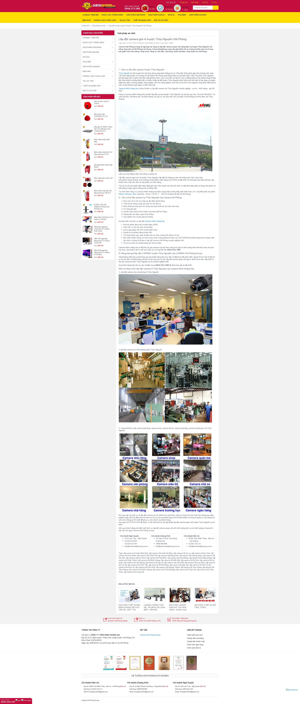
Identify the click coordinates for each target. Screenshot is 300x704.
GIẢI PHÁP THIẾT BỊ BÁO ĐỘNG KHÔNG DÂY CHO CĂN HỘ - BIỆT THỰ (129, 607)
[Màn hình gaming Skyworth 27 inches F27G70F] (88, 241)
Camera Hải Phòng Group (150, 635)
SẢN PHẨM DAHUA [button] (91, 52)
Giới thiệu (194, 2)
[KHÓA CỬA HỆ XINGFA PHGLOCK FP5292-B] (88, 209)
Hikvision (128, 194)
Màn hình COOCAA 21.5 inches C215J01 (103, 218)
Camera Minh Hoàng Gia (128, 88)
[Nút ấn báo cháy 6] (88, 105)
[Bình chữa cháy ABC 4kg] (88, 143)
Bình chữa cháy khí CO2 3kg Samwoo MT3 (103, 153)
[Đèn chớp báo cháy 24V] (88, 182)
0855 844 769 (188, 689)
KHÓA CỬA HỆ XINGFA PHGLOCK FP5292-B (101, 207)
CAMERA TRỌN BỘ (90, 15)
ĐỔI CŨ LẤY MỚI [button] (89, 90)
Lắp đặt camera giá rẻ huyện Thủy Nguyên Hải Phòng (130, 26)
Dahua (121, 194)
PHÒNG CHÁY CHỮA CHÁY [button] (94, 76)
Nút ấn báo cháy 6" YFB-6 (101, 102)
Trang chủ (184, 2)
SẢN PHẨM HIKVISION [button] (92, 47)
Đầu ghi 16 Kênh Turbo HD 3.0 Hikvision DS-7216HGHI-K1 (103, 129)
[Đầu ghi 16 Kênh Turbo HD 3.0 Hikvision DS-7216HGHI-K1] (88, 131)
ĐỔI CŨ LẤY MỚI (161, 20)
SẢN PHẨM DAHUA (156, 15)
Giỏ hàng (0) (171, 2)
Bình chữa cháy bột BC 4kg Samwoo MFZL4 (103, 192)
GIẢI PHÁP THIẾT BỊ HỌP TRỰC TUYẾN (205, 606)
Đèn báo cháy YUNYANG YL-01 (101, 115)
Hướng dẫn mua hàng (195, 638)
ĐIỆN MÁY (86, 20)
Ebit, (134, 194)
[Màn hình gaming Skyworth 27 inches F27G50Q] (88, 253)
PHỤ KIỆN (182, 15)
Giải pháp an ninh (99, 26)
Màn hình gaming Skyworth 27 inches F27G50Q (102, 252)
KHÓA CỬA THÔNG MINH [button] (93, 42)
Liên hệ (205, 2)
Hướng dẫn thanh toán (196, 641)
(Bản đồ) (123, 686)
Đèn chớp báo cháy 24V (103, 178)
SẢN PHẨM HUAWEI (197, 15)
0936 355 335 (8, 701)
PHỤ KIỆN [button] (87, 62)
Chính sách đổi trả (194, 648)
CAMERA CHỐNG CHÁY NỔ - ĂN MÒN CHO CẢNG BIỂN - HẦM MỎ (154, 607)
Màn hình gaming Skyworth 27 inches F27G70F (102, 241)
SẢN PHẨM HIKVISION (135, 15)
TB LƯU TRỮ (124, 20)
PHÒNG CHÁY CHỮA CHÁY (105, 20)
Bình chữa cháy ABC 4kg (102, 140)
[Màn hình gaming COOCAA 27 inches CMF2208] (88, 229)
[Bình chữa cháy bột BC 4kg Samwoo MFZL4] (88, 195)
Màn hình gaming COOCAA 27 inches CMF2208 (101, 229)
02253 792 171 (96, 689)
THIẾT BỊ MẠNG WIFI (142, 20)
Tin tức (214, 2)
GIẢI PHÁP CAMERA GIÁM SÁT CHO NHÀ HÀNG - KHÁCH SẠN (178, 607)
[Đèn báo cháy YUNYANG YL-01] (88, 118)
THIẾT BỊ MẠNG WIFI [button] (92, 86)
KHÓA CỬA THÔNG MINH (112, 15)
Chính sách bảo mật (194, 635)
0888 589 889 (142, 689)
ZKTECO (171, 15)
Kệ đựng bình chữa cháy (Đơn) (103, 166)
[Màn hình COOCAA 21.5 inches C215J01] (88, 219)
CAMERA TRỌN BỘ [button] (91, 38)
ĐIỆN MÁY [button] (87, 71)
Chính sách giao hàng (195, 645)
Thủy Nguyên (124, 73)
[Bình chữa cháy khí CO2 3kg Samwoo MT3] (88, 156)
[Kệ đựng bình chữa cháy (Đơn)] (88, 169)
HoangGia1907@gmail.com (98, 692)
